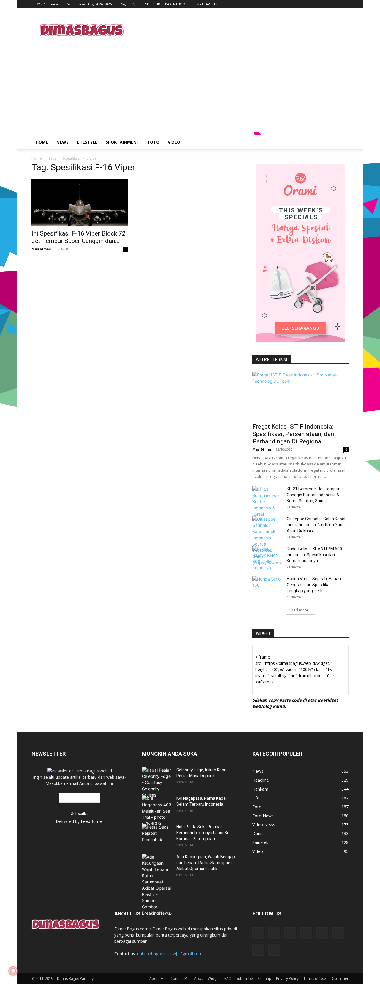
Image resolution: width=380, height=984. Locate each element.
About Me (157, 978)
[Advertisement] (240, 30)
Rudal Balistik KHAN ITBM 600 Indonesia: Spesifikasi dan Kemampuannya (314, 554)
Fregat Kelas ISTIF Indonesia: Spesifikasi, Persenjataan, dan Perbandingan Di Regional (293, 434)
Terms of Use (314, 978)
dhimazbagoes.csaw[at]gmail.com (169, 953)
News (62, 142)
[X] (338, 933)
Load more (298, 610)
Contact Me (179, 978)
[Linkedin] (290, 933)
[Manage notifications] (13, 971)
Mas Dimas (41, 249)
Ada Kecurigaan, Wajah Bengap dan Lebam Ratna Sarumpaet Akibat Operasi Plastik (205, 862)
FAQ (228, 978)
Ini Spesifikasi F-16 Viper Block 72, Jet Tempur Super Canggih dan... (79, 237)
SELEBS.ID (152, 4)
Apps (198, 978)
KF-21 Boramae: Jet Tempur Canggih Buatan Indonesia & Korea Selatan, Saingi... (313, 495)
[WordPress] (258, 950)
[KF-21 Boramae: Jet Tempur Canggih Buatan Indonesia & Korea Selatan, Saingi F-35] (267, 501)
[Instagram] (274, 933)
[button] (341, 142)
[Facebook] (258, 933)
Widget (214, 978)
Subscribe (244, 978)
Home (42, 142)
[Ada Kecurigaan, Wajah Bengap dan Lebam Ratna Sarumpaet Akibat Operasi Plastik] (157, 885)
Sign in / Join (130, 4)
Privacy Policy (287, 978)
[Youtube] (274, 950)
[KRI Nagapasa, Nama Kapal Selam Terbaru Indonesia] (157, 810)
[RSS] (306, 933)
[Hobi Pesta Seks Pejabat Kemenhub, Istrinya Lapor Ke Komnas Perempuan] (157, 833)
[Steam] (322, 933)
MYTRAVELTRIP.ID (211, 4)
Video (174, 142)
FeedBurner (92, 821)
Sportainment (123, 142)
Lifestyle (87, 142)
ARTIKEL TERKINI (271, 359)
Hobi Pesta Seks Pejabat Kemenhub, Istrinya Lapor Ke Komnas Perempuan (202, 832)
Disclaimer (340, 978)
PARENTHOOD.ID (178, 4)
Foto (153, 142)
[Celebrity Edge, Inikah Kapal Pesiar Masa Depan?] (157, 782)
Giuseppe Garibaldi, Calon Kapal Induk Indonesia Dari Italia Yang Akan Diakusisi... (316, 524)
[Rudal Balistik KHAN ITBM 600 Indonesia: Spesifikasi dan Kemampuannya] (267, 558)
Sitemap (264, 978)
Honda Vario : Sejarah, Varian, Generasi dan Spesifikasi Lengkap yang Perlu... (314, 584)
